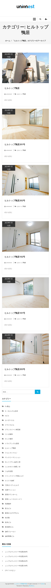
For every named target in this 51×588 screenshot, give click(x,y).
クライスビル (9, 425)
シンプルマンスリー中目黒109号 (16, 566)
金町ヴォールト (10, 531)
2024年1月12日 (9, 167)
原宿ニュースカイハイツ (13, 499)
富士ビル (8, 508)
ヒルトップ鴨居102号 (15, 256)
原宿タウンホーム (11, 494)
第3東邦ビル (9, 527)
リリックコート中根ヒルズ (14, 476)
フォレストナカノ (11, 453)
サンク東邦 (9, 439)
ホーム (7, 40)
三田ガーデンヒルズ (12, 485)
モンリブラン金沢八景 (12, 462)
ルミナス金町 (9, 480)
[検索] (37, 392)
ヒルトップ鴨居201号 (15, 144)
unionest (9, 94)
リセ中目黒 (9, 471)
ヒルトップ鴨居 (12, 88)
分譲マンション (10, 490)
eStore (42, 584)
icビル (7, 416)
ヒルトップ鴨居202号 (15, 200)
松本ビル (8, 522)
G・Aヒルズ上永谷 (11, 411)
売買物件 (8, 504)
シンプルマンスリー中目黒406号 (16, 552)
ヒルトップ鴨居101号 (15, 312)
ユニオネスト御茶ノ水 (12, 467)
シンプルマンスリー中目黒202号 (16, 561)
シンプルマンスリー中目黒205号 (16, 556)
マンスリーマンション (12, 457)
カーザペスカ (9, 420)
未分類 (7, 518)
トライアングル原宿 (12, 443)
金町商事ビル (9, 536)
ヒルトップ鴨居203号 (15, 369)
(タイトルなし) (10, 570)
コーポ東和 (9, 434)
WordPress (31, 586)
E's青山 (7, 406)
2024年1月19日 (9, 55)
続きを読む (8, 100)
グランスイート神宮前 (12, 429)
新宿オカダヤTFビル (12, 513)
